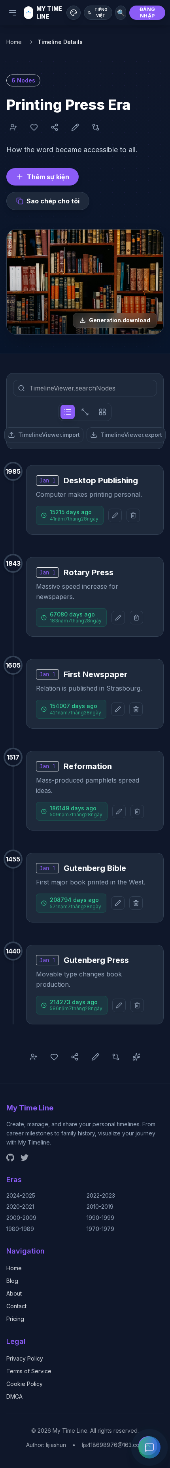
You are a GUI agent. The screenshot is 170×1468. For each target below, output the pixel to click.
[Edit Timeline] (75, 127)
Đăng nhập (147, 12)
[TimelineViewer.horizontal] (85, 412)
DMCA (14, 1396)
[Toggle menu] (13, 13)
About (14, 1293)
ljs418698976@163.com (113, 1444)
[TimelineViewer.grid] (102, 412)
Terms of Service (28, 1371)
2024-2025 (20, 1195)
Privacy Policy (24, 1358)
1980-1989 (20, 1228)
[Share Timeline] (54, 127)
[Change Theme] (73, 13)
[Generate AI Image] (136, 1057)
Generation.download (119, 320)
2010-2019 (100, 1206)
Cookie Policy (24, 1383)
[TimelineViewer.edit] (115, 515)
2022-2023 (101, 1195)
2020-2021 (20, 1206)
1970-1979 (100, 1228)
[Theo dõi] (13, 127)
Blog (12, 1280)
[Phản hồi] (149, 1447)
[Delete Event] (133, 515)
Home (14, 41)
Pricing (15, 1318)
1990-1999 (100, 1217)
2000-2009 (21, 1217)
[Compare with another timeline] (96, 127)
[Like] (34, 127)
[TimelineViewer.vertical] (67, 412)
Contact (16, 1306)
